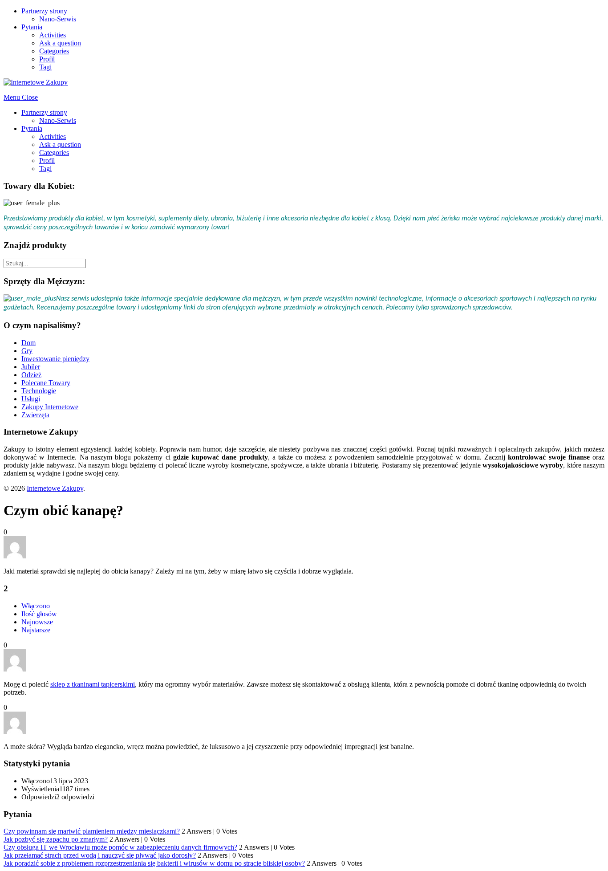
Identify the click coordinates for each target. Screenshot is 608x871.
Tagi (45, 67)
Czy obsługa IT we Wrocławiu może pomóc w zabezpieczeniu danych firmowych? (120, 847)
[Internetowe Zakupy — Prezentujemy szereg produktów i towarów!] (36, 82)
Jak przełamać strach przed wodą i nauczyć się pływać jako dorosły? (100, 855)
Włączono (35, 606)
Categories (54, 51)
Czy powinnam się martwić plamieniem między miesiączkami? (92, 831)
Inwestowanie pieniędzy (55, 358)
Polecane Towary (45, 383)
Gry (26, 350)
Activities (52, 35)
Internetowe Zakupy (55, 488)
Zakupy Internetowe (49, 407)
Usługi (30, 399)
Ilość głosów (39, 614)
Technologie (38, 391)
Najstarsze (35, 630)
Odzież (31, 375)
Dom (28, 342)
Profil (47, 59)
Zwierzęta (35, 415)
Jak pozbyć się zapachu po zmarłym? (56, 839)
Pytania (31, 27)
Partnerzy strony (44, 11)
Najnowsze (37, 622)
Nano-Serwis (57, 19)
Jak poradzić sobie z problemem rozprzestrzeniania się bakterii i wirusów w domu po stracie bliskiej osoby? (154, 863)
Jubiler (30, 366)
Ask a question (60, 43)
